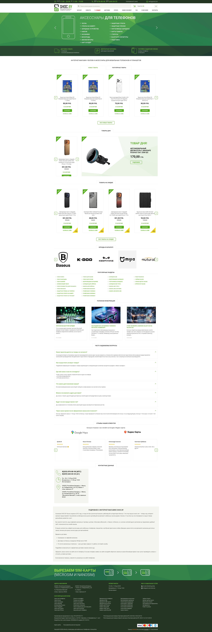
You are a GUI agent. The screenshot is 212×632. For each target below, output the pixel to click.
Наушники (86, 34)
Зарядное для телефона (106, 598)
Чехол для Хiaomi (59, 608)
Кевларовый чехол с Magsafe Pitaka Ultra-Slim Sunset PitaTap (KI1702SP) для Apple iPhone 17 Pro (119, 213)
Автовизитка (146, 605)
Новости (88, 10)
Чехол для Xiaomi (88, 276)
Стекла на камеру (88, 26)
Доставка (107, 10)
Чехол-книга (60, 276)
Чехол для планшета (78, 603)
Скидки (98, 10)
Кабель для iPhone (105, 605)
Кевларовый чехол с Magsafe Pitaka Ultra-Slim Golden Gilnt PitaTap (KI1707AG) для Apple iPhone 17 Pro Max (66, 162)
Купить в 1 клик (67, 113)
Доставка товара (67, 49)
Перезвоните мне (132, 1)
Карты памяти (116, 31)
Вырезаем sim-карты (75, 570)
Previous (55, 27)
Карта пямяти (124, 610)
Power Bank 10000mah (89, 291)
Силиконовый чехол (63, 284)
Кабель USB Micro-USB (115, 291)
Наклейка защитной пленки (148, 49)
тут (93, 548)
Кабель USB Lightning (115, 288)
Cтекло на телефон (78, 598)
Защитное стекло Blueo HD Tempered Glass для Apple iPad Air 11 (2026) (67, 99)
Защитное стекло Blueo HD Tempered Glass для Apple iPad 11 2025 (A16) (145, 99)
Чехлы (84, 23)
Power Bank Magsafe (89, 288)
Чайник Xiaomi (139, 279)
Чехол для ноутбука (78, 608)
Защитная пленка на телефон (65, 291)
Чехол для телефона (59, 598)
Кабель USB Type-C (114, 286)
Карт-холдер (86, 42)
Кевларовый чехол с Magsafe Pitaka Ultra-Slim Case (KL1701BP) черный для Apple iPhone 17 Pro (67, 213)
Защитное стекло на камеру (65, 293)
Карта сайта (57, 625)
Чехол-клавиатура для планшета (82, 606)
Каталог (79, 10)
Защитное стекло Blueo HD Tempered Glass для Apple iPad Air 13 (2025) (93, 99)
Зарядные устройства (90, 29)
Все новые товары (106, 122)
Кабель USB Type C (105, 608)
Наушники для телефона (80, 610)
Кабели (84, 31)
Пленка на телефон (78, 600)
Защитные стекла (118, 23)
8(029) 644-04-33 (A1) (71, 474)
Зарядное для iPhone (105, 603)
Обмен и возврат (127, 10)
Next (156, 27)
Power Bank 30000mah (89, 295)
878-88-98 (99, 1)
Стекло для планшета (79, 605)
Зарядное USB (113, 276)
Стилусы (114, 34)
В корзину (67, 110)
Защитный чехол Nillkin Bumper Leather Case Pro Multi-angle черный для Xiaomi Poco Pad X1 (145, 213)
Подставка (115, 40)
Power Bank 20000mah (89, 293)
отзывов (146, 629)
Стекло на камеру (78, 602)
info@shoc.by (153, 1)
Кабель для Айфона (88, 286)
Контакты (155, 10)
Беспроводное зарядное (116, 279)
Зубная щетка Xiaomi (141, 281)
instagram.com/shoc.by (149, 588)
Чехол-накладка (62, 279)
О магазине (144, 10)
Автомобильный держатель (150, 603)
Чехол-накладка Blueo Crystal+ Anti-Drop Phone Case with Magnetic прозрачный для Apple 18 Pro (119, 99)
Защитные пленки (118, 26)
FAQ (137, 10)
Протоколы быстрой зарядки (65, 325)
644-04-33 (111, 1)
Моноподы (86, 37)
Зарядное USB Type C (105, 602)
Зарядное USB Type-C (115, 284)
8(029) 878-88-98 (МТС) (71, 472)
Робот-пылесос (139, 276)
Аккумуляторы (87, 40)
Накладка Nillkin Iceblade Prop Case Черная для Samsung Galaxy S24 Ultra (93, 213)
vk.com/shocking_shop (149, 586)
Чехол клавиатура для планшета (66, 286)
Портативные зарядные (120, 29)
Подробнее (136, 162)
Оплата (116, 10)
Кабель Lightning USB (105, 610)
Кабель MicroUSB (104, 606)
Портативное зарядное (116, 281)
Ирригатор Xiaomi (140, 284)
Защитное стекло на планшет (65, 295)
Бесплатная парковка (108, 49)
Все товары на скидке (106, 239)
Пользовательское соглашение (71, 625)
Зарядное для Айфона (89, 284)
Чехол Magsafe (61, 288)
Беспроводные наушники (90, 281)
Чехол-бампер (61, 281)
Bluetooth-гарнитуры (119, 37)
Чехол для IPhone (88, 279)
